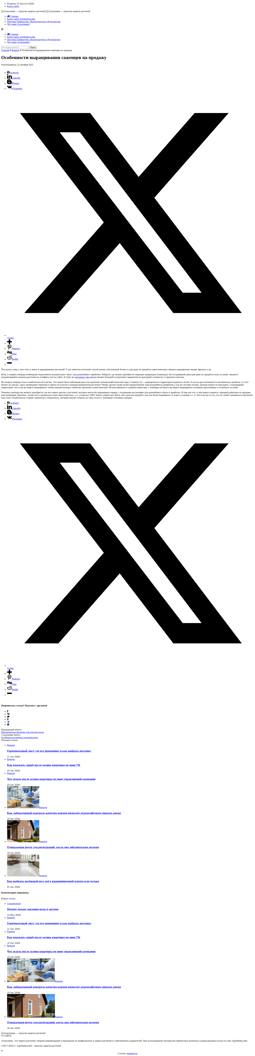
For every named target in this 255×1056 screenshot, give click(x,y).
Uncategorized (14, 903)
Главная (14, 16)
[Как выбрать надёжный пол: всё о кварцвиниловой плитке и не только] (23, 875)
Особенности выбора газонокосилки (19, 737)
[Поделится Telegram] (8, 722)
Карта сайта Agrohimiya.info (21, 19)
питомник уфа (82, 377)
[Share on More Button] (9, 343)
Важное (15, 50)
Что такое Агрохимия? (18, 24)
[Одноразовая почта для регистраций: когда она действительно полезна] (23, 841)
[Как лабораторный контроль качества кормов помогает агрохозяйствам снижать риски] (23, 807)
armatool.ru (132, 1053)
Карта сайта (13, 6)
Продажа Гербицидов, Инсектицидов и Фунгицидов (33, 21)
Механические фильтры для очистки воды (22, 732)
